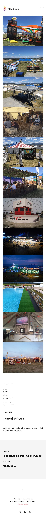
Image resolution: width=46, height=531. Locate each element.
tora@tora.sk (23, 504)
